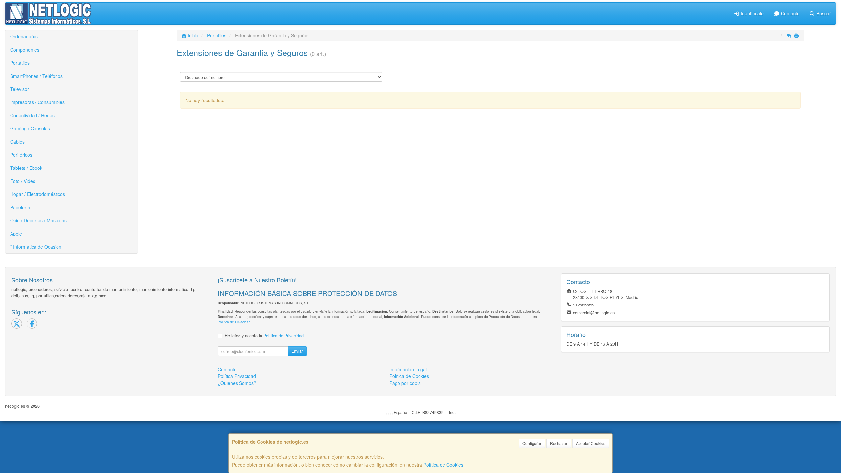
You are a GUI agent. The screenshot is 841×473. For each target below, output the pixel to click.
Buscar (823, 13)
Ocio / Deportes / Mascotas (38, 220)
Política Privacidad (237, 376)
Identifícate (751, 13)
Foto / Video (22, 181)
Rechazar (558, 443)
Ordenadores (24, 36)
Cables (17, 141)
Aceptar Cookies (590, 443)
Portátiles (20, 62)
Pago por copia (405, 383)
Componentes (24, 49)
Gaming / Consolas (30, 128)
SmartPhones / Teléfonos (36, 76)
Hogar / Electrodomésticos (37, 194)
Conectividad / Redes (32, 115)
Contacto (790, 13)
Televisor (19, 89)
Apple (16, 233)
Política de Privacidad (234, 321)
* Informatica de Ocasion (35, 246)
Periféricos (21, 154)
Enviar (297, 351)
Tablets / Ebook (26, 168)
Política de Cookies (443, 465)
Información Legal (408, 369)
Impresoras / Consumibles (37, 102)
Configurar (531, 443)
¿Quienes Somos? (237, 383)
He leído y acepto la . (265, 336)
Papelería (20, 207)
